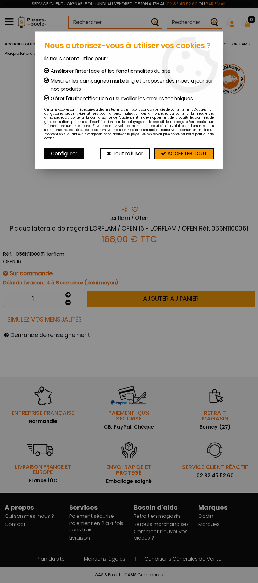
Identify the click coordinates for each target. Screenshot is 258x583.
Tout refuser (127, 153)
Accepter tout (186, 153)
